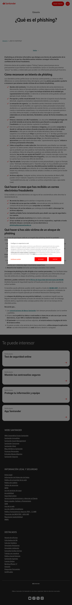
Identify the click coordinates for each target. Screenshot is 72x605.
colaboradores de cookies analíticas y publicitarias (23, 252)
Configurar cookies (16, 259)
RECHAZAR (41, 259)
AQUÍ (34, 254)
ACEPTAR (55, 259)
